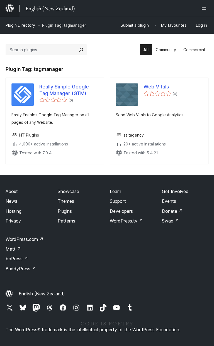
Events (169, 201)
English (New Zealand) (42, 293)
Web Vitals (156, 87)
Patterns (66, 221)
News (11, 201)
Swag (170, 221)
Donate (172, 211)
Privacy (13, 221)
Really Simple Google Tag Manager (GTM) (64, 90)
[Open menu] (205, 8)
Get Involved (175, 191)
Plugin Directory (20, 25)
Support (118, 201)
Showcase (68, 191)
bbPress (17, 258)
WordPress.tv (126, 221)
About (12, 191)
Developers (121, 211)
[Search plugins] (81, 49)
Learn (115, 191)
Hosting (13, 211)
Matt (13, 249)
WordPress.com (24, 239)
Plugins (65, 211)
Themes (66, 201)
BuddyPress (21, 268)
